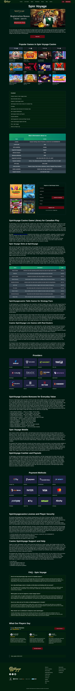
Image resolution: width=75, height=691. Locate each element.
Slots (58, 48)
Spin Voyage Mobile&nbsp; (16, 111)
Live (29, 48)
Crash (44, 48)
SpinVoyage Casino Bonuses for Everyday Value (21, 108)
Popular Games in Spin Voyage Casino (19, 96)
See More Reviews (37, 648)
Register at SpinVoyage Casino (17, 101)
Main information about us (16, 98)
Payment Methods (14, 116)
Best (15, 48)
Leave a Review (59, 628)
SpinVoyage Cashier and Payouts (18, 114)
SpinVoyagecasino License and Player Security (20, 119)
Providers (13, 106)
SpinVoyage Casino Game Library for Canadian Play (21, 103)
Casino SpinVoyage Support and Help (18, 121)
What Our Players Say (15, 126)
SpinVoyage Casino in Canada (20, 234)
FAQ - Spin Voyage (15, 124)
